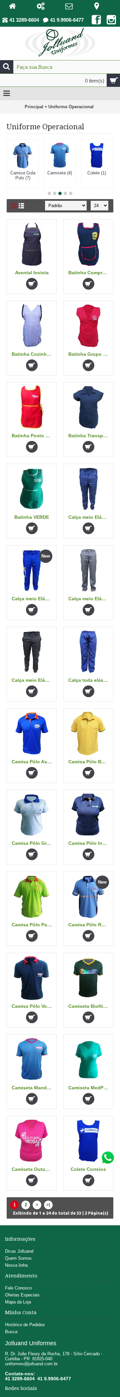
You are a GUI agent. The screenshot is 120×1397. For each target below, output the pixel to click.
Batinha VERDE (31, 517)
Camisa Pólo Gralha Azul (33, 843)
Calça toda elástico (89, 680)
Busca (11, 1331)
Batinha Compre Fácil (89, 272)
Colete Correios (88, 1169)
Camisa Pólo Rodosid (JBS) (89, 924)
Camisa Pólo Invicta (89, 843)
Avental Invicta (32, 272)
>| (48, 1204)
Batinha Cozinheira (33, 354)
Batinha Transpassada (89, 435)
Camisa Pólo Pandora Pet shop (33, 924)
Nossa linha (16, 1265)
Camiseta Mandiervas (33, 1087)
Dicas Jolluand (19, 1251)
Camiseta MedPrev (89, 1087)
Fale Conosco (18, 1287)
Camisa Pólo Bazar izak (89, 761)
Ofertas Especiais (22, 1294)
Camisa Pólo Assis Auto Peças (33, 761)
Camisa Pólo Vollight (33, 1006)
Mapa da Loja (18, 1301)
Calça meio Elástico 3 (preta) (33, 680)
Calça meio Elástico (89, 517)
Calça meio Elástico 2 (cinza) (89, 598)
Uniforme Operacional (71, 106)
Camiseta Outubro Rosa (33, 1169)
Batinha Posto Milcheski (33, 435)
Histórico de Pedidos (25, 1324)
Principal (34, 106)
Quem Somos (18, 1258)
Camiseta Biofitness (89, 1006)
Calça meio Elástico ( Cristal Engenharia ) (33, 598)
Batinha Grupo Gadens (89, 354)
